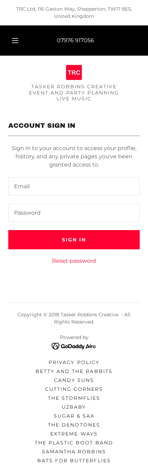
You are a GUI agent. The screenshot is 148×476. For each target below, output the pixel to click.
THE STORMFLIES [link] (74, 398)
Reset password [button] (74, 261)
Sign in (74, 240)
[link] (74, 72)
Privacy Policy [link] (74, 362)
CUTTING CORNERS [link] (74, 389)
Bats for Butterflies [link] (73, 460)
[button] (15, 40)
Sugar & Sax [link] (74, 416)
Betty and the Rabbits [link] (73, 371)
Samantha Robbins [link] (74, 452)
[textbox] (74, 186)
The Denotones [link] (74, 425)
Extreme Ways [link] (73, 434)
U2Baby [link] (74, 407)
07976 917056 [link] (75, 40)
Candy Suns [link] (74, 380)
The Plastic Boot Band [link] (74, 443)
